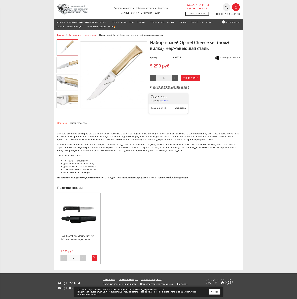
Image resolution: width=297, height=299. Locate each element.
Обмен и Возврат (128, 279)
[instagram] (229, 282)
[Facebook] (216, 282)
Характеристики (78, 122)
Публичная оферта (151, 279)
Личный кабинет (130, 12)
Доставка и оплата (124, 7)
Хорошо (214, 292)
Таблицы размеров (146, 7)
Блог (157, 12)
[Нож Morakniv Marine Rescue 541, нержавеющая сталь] (78, 214)
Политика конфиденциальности (119, 283)
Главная (61, 35)
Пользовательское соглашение (156, 283)
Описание (62, 122)
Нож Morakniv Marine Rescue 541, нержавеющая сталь (77, 237)
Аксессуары (90, 35)
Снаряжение (75, 35)
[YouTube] (223, 282)
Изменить (165, 101)
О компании (147, 12)
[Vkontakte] (209, 282)
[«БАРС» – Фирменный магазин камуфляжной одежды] (72, 13)
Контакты (163, 7)
